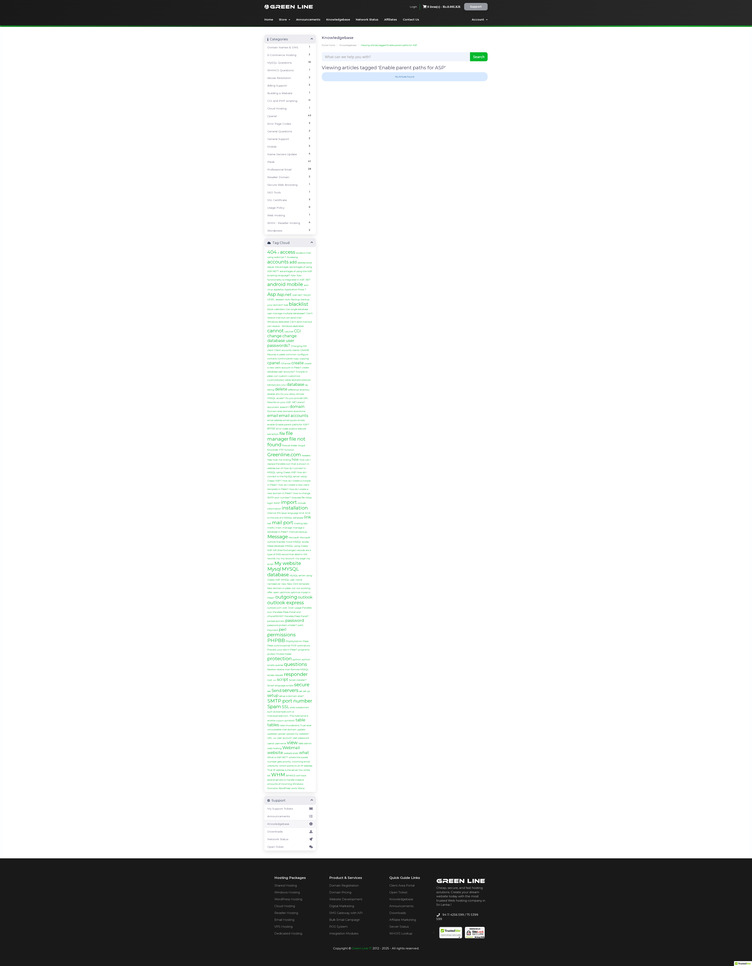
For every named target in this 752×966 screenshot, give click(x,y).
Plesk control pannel (278, 645)
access (287, 252)
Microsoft (294, 537)
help (269, 459)
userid (270, 743)
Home (268, 19)
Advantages (281, 266)
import (289, 502)
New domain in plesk (279, 588)
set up (306, 691)
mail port (282, 522)
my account (288, 558)
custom (283, 375)
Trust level (305, 725)
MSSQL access (301, 541)
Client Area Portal (402, 885)
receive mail (283, 669)
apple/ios (279, 289)
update (301, 729)
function (289, 449)
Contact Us (411, 19)
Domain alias (274, 411)
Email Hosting (284, 920)
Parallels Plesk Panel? (296, 616)
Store (283, 19)
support (280, 720)
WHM (278, 774)
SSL (285, 706)
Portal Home (328, 45)
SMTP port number (289, 701)
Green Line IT (362, 948)
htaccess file (298, 497)
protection (279, 658)
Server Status (399, 926)
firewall (286, 445)
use (274, 738)
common (291, 354)
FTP (281, 449)
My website (287, 563)
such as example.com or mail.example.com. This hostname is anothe (287, 716)
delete (281, 389)
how (295, 459)
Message (277, 536)
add (293, 262)
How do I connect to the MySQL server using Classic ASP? (287, 476)
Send (276, 690)
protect (271, 653)
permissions (281, 635)
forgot (301, 445)
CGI (297, 331)
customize (294, 375)
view (292, 742)
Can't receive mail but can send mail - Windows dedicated (290, 317)
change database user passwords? (282, 341)
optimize (285, 592)
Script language (276, 685)
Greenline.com (284, 454)
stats (292, 707)
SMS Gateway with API (346, 913)
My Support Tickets (280, 808)
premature (303, 645)
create (297, 363)
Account (479, 19)
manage (287, 527)
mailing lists (300, 523)
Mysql (274, 569)
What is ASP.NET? (277, 757)
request (279, 675)
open (276, 592)
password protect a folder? (282, 625)
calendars (279, 309)
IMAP (277, 502)
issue (284, 512)
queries (279, 665)
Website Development (345, 899)
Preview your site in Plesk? (282, 649)
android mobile (285, 284)
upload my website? (297, 733)
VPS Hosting (283, 926)
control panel (285, 358)
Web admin (305, 743)
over (284, 607)
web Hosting (274, 748)
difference (293, 389)
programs (303, 649)
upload (281, 733)
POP (294, 645)
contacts (272, 358)
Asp (271, 294)
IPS (279, 512)
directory (305, 389)
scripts (289, 685)
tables (273, 724)
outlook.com (274, 607)
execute (302, 428)
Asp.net (284, 294)
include (302, 502)
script (282, 679)
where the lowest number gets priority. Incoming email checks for (288, 761)
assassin (280, 299)
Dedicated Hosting (288, 933)
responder (296, 674)
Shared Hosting (285, 885)
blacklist (298, 304)
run (274, 680)
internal (271, 512)
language (292, 512)
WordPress (284, 788)
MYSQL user (288, 579)
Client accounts (283, 350)
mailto (271, 527)
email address (274, 420)
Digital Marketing (341, 906)
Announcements (308, 19)
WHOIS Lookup (400, 933)
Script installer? (297, 679)
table (300, 720)
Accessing (292, 257)
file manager (280, 436)
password (294, 620)
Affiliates (390, 19)
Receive (271, 669)
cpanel (273, 363)
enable (271, 424)
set (300, 691)
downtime (299, 411)
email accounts (293, 415)
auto (287, 299)
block (270, 309)
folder (294, 445)
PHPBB (276, 640)
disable (271, 393)
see (269, 691)
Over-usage (294, 607)
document (273, 407)
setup (272, 695)
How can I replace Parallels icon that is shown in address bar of (289, 464)
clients (295, 350)
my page (300, 558)
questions (295, 664)
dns (278, 393)
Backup (295, 299)
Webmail (291, 747)
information (274, 508)
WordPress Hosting (288, 899)
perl (282, 629)
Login (413, 6)
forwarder (272, 449)
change (274, 336)
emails (301, 420)
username (280, 743)
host (275, 459)
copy (296, 358)
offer (269, 592)
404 (272, 252)
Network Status (367, 19)
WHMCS (290, 775)
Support (476, 6)
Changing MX (299, 346)
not (294, 588)
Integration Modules (343, 933)
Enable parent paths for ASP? (292, 424)
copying (304, 358)
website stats (291, 753)
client (270, 350)
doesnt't (284, 407)
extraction (273, 434)
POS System (338, 926)
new (283, 583)
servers (290, 690)
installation (295, 508)
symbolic (290, 720)
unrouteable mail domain (281, 729)
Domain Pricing (340, 892)
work (294, 788)
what (304, 752)
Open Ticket (275, 846)
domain (297, 406)
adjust (270, 266)
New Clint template (298, 583)
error (271, 428)
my (278, 558)
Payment (272, 630)
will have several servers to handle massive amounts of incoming (286, 779)
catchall (289, 331)
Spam (274, 706)
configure (302, 354)
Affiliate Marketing (402, 920)
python (297, 659)
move (289, 541)
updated (272, 733)
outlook (305, 597)
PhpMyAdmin (294, 641)
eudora (293, 428)
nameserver (274, 583)
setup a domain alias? (291, 696)
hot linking (285, 459)
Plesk (306, 641)
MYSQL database (283, 571)
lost (269, 523)
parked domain (276, 621)
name (299, 579)
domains (288, 411)
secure (301, 684)
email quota (290, 420)
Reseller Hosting (286, 913)
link (307, 517)
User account (284, 737)
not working (303, 588)
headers (306, 455)
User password (301, 737)
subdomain (302, 707)
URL (269, 737)
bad (286, 304)
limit (301, 512)
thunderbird (292, 725)
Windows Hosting (287, 892)
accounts (278, 262)
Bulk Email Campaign (344, 920)
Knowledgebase (338, 19)
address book (304, 262)
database (295, 384)
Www (301, 788)
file (282, 433)
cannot (275, 331)
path (300, 625)
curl (276, 375)
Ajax (293, 275)
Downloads (275, 831)
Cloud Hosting (284, 906)
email (272, 415)
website (275, 752)
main (279, 527)
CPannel (286, 363)
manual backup (298, 531)
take (282, 725)
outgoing (286, 597)
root (269, 679)
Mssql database (275, 545)
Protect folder (284, 653)
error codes (282, 428)
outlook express (285, 602)
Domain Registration (344, 885)
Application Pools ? (295, 289)
